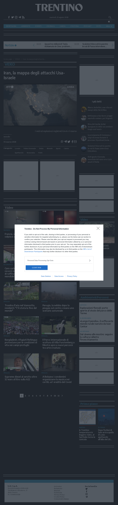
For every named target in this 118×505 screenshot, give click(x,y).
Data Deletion (46, 276)
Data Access (59, 276)
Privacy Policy (72, 276)
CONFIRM (36, 268)
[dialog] (59, 253)
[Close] (99, 229)
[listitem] (59, 260)
